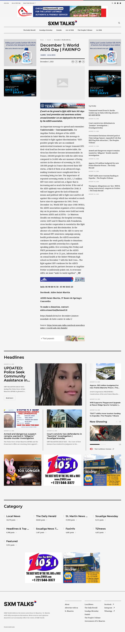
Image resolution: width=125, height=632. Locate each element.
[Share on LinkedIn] (83, 61)
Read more (10, 398)
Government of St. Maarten (95, 621)
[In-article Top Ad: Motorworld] (62, 105)
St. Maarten (69, 611)
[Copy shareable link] (72, 61)
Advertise (6, 3)
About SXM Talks (16, 3)
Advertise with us (71, 608)
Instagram (108, 608)
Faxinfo (59, 30)
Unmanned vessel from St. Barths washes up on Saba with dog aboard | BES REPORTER (104, 112)
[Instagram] (117, 3)
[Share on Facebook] (76, 61)
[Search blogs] (112, 3)
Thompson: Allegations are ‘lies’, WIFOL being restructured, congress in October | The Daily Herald (104, 188)
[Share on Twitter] (80, 61)
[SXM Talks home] (62, 23)
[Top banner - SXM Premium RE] (62, 11)
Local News (51, 55)
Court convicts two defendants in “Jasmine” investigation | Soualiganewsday (102, 125)
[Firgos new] (102, 470)
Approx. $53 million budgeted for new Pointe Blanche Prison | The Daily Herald (104, 165)
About (67, 604)
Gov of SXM (70, 30)
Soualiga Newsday (46, 30)
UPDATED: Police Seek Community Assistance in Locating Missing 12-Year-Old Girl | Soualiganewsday (16, 374)
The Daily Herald (29, 30)
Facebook (107, 604)
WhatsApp (108, 611)
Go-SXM (99, 30)
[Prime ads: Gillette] (20, 82)
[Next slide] (120, 422)
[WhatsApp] (120, 3)
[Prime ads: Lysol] (20, 52)
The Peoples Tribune (85, 30)
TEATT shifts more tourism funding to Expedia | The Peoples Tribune (103, 177)
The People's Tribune (92, 618)
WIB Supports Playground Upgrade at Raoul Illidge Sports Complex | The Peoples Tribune (105, 404)
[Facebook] (115, 3)
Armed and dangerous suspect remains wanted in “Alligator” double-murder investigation (104, 153)
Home (42, 40)
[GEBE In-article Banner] (62, 279)
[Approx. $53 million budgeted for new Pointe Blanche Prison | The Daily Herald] (105, 371)
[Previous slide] (117, 422)
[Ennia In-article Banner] (62, 338)
